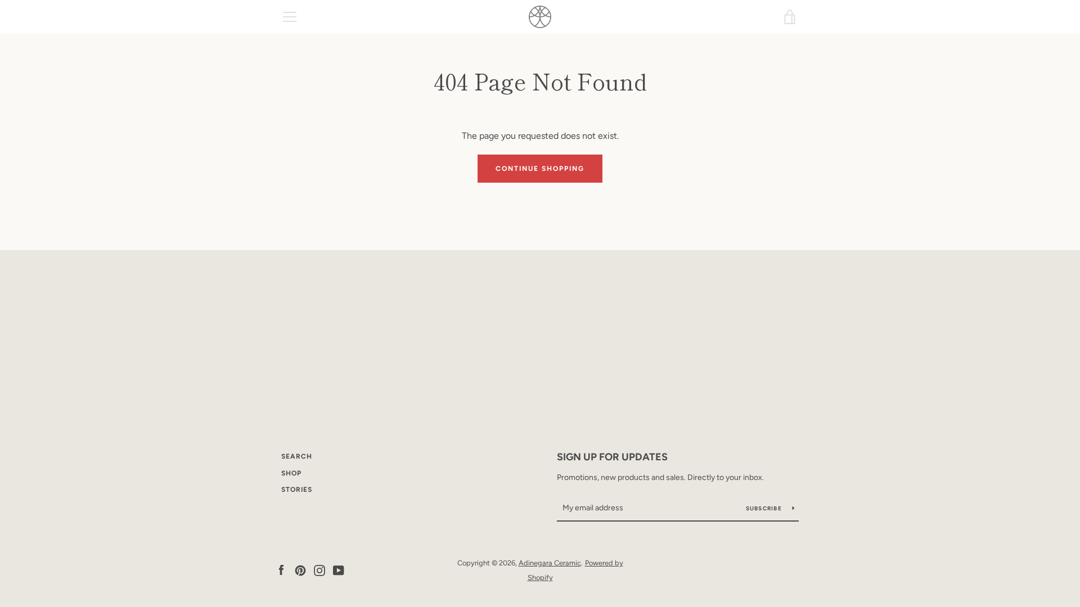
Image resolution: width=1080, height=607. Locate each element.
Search (296, 456)
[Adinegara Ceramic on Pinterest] (300, 569)
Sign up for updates (612, 457)
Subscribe (765, 508)
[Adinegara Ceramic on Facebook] (281, 569)
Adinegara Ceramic (550, 563)
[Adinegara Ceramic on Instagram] (319, 569)
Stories (296, 489)
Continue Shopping (540, 169)
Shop (291, 473)
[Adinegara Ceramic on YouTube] (338, 569)
